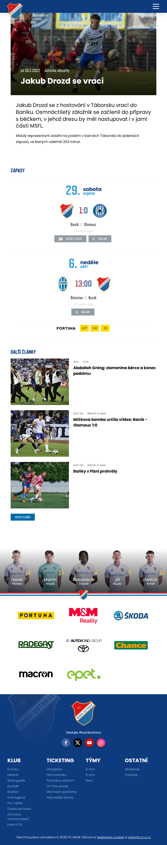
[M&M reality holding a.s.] (83, 617)
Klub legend (16, 797)
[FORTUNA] (36, 617)
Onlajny (102, 239)
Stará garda (16, 780)
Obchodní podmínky (62, 792)
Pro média (15, 803)
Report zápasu (73, 239)
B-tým (90, 775)
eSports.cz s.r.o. (139, 837)
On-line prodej (57, 786)
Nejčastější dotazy (60, 797)
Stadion (13, 792)
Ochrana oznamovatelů (18, 816)
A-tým (90, 769)
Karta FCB (14, 824)
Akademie (132, 769)
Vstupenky (54, 769)
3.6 (95, 328)
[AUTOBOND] (83, 647)
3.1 (105, 328)
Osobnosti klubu (19, 809)
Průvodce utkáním (60, 780)
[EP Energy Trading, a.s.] (83, 676)
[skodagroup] (131, 617)
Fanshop (131, 775)
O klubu (13, 769)
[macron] (36, 676)
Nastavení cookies (110, 837)
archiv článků (22, 517)
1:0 (83, 210)
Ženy (89, 780)
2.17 (84, 328)
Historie (12, 775)
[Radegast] (36, 647)
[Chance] (131, 647)
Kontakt (13, 786)
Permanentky (57, 775)
